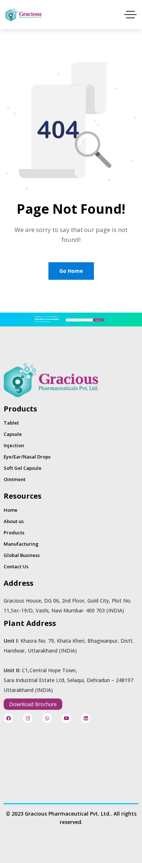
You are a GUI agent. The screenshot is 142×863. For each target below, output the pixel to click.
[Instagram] (27, 718)
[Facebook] (8, 718)
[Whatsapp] (47, 718)
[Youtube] (66, 718)
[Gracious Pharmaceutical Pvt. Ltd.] (23, 14)
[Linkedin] (85, 718)
